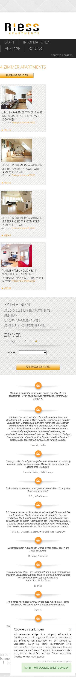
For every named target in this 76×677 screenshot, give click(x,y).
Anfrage (12, 48)
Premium (10, 315)
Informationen (36, 42)
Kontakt (36, 48)
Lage (9, 352)
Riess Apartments (22, 28)
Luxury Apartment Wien (22, 320)
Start (9, 42)
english (68, 55)
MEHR (7, 130)
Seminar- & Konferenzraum (25, 325)
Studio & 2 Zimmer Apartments (27, 310)
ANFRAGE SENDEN (17, 75)
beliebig (10, 341)
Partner (5, 658)
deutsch (56, 55)
